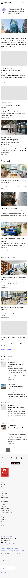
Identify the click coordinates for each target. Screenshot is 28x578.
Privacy (3, 548)
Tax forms (3, 526)
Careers (3, 491)
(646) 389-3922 (6, 536)
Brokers (3, 504)
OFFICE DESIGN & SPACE (6, 68)
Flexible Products (12, 362)
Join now (24, 3)
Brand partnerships (6, 512)
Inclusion (3, 489)
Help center (4, 524)
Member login (5, 521)
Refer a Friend (5, 508)
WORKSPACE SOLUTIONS (6, 36)
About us (3, 487)
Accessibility (14, 550)
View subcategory (6, 250)
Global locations (5, 485)
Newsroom (4, 493)
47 (20, 450)
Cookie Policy (15, 548)
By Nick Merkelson (11, 420)
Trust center (4, 497)
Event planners (5, 510)
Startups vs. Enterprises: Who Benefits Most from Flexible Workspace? (16, 430)
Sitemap (22, 550)
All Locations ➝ (5, 573)
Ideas (13, 3)
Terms (8, 548)
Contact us (4, 519)
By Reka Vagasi (11, 379)
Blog (2, 495)
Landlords (4, 506)
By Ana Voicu (10, 400)
